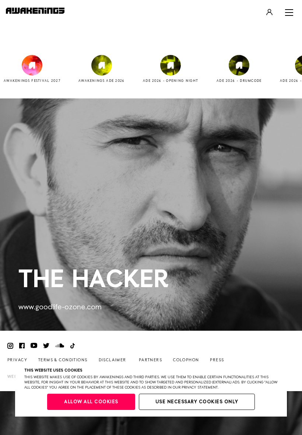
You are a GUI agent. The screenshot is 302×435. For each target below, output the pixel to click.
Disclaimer (112, 360)
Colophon (186, 360)
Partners (150, 360)
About (151, 31)
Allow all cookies (91, 402)
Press (217, 360)
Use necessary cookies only (196, 402)
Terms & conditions (63, 360)
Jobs (151, 42)
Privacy (17, 360)
